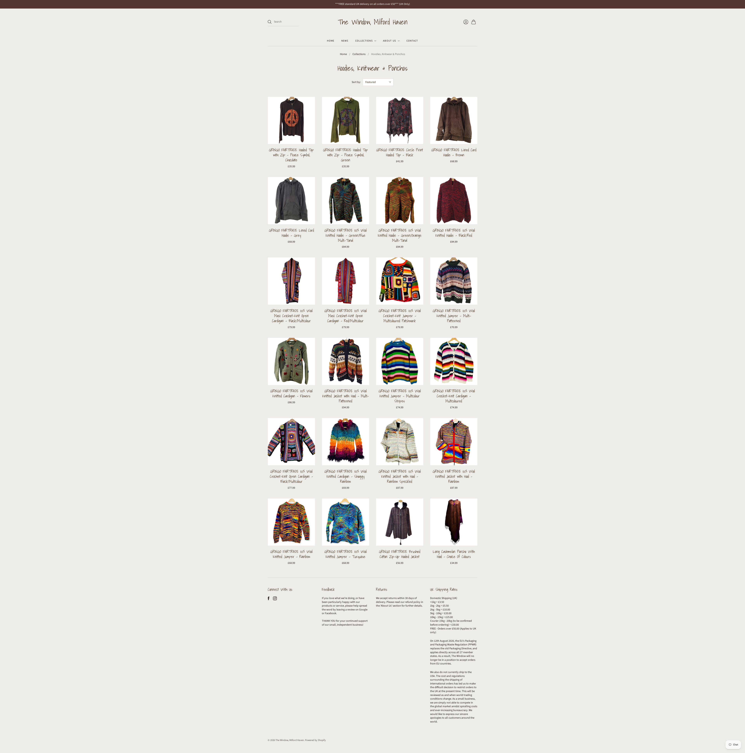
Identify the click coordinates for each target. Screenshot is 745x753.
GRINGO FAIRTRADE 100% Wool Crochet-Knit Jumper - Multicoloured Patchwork (400, 316)
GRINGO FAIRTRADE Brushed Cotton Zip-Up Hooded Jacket (399, 554)
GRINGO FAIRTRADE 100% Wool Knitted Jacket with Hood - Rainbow (454, 476)
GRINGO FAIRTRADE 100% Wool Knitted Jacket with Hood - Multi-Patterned (345, 396)
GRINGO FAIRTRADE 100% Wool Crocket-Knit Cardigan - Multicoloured (454, 396)
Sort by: (356, 82)
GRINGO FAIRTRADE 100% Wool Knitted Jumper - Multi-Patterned (454, 316)
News (344, 41)
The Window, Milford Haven (372, 22)
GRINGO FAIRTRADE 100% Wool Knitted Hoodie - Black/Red (454, 233)
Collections (364, 41)
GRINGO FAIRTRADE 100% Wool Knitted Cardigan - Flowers (291, 393)
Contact (412, 41)
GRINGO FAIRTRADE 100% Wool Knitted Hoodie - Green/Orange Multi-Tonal (399, 235)
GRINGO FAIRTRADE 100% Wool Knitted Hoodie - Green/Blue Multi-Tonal (345, 235)
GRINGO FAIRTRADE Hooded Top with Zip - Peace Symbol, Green (345, 155)
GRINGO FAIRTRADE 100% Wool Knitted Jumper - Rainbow (291, 554)
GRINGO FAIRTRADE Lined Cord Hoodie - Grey (291, 233)
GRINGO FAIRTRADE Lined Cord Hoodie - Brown (453, 152)
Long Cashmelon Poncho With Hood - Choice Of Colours (454, 554)
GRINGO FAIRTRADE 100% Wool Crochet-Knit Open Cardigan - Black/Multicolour (291, 476)
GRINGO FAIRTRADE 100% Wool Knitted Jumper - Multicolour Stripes (400, 396)
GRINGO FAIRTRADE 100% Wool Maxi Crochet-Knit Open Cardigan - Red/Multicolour (345, 316)
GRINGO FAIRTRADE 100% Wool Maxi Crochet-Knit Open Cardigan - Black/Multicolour (291, 316)
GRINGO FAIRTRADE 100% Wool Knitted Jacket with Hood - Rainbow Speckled (400, 476)
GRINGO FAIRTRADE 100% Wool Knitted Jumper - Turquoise (345, 554)
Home (330, 41)
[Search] (270, 22)
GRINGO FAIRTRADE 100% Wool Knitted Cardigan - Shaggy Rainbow (345, 476)
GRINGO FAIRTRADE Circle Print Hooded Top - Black (399, 152)
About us (389, 41)
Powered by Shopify (315, 740)
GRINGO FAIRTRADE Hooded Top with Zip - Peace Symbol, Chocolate (291, 155)
